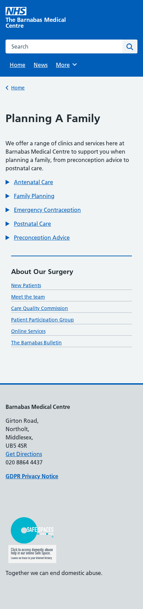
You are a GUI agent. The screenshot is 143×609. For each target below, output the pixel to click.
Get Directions (24, 454)
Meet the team (28, 297)
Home (17, 64)
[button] (29, 182)
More (65, 64)
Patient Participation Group (42, 320)
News (41, 64)
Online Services (28, 331)
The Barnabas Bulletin (36, 343)
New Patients (26, 285)
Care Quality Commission (39, 308)
